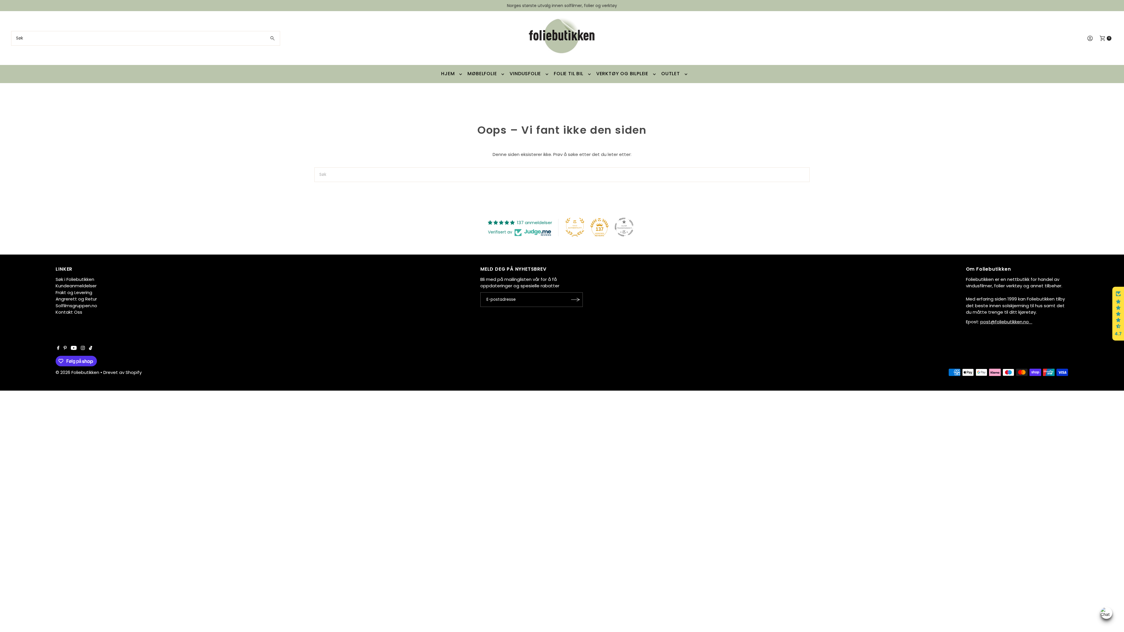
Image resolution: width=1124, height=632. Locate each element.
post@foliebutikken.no (1006, 322)
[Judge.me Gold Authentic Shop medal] (575, 227)
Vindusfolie (525, 73)
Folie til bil (568, 73)
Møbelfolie (482, 73)
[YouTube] (74, 348)
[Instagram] (83, 348)
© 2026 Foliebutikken (77, 372)
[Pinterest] (65, 348)
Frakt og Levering (74, 292)
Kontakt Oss (69, 312)
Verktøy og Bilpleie (622, 73)
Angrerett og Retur (76, 299)
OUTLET (670, 73)
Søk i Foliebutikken (75, 279)
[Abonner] (575, 299)
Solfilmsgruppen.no (76, 306)
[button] (1118, 314)
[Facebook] (58, 348)
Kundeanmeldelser (76, 286)
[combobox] (145, 38)
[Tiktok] (90, 348)
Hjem (448, 73)
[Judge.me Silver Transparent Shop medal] (624, 227)
